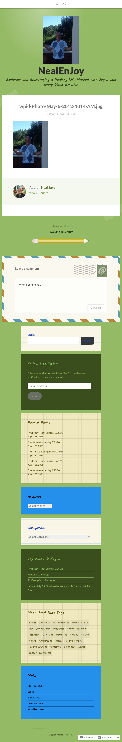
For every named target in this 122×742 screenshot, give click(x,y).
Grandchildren (43, 629)
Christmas (44, 623)
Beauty (32, 623)
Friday (84, 623)
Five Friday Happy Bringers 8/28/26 (45, 432)
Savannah (69, 647)
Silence (81, 647)
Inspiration (34, 635)
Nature (32, 641)
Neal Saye (48, 187)
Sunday (33, 653)
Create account (36, 685)
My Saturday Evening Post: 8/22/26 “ (46, 451)
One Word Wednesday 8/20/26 (44, 470)
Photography (45, 641)
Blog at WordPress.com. (61, 734)
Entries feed (34, 697)
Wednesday (45, 653)
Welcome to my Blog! (38, 574)
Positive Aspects (73, 641)
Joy (45, 635)
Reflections (55, 647)
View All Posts (38, 193)
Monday (74, 635)
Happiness (58, 629)
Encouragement (60, 623)
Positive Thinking (38, 647)
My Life (85, 635)
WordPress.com (36, 709)
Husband (81, 629)
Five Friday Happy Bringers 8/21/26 (45, 461)
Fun (31, 629)
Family (75, 623)
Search (31, 334)
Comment (96, 307)
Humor (70, 629)
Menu (63, 4)
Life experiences (58, 635)
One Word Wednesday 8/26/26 (44, 442)
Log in (31, 691)
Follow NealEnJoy (43, 364)
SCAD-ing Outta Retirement (42, 580)
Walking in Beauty (61, 229)
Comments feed (36, 703)
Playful (58, 641)
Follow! (34, 396)
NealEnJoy (61, 70)
